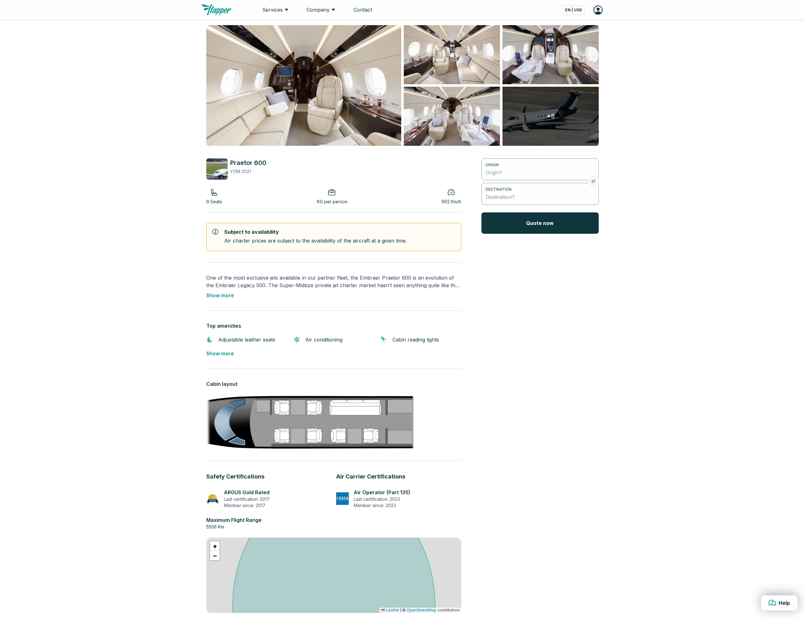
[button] (214, 546)
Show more (220, 295)
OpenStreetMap (421, 610)
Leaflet (392, 610)
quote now (540, 223)
